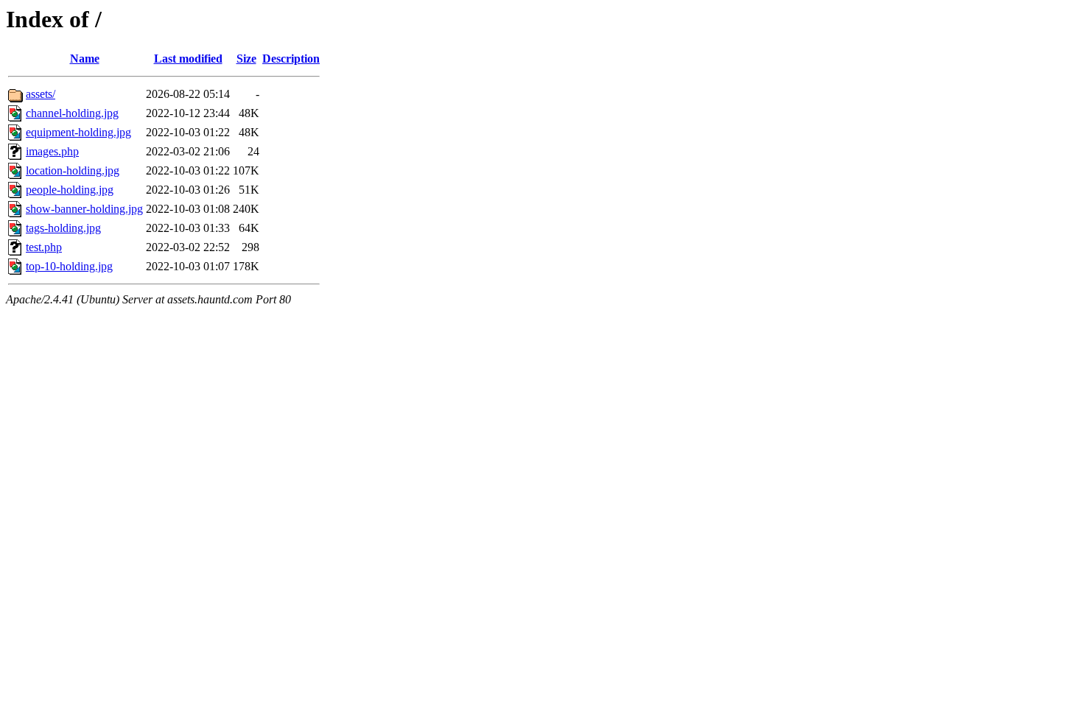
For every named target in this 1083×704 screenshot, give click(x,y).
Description (291, 58)
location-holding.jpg (72, 170)
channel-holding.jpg (72, 113)
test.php (44, 247)
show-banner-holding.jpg (84, 209)
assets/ (40, 94)
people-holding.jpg (69, 189)
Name (84, 58)
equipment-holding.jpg (78, 132)
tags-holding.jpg (63, 228)
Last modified (188, 58)
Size (246, 58)
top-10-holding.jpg (69, 266)
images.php (52, 151)
